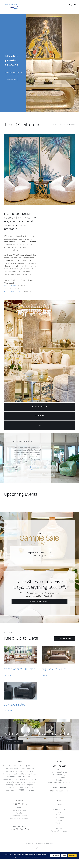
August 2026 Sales (54, 662)
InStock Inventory (59, 803)
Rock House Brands (59, 765)
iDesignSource (59, 800)
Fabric (19, 801)
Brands (59, 797)
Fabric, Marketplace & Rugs (59, 776)
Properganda (49, 836)
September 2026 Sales (19, 662)
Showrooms (59, 813)
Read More (7, 668)
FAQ (59, 819)
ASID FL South (10, 286)
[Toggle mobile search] (70, 5)
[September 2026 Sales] (20, 648)
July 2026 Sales (14, 698)
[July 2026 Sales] (20, 684)
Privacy (59, 821)
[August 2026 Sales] (58, 648)
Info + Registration (13, 83)
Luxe (59, 762)
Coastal (59, 773)
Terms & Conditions (59, 824)
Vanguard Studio (59, 770)
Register (59, 805)
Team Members (59, 811)
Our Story (59, 816)
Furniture (20, 806)
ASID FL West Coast (12, 291)
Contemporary (59, 768)
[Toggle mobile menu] (75, 5)
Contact (59, 808)
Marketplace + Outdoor (19, 811)
